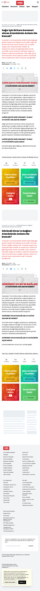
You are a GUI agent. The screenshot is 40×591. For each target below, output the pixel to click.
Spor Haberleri (7, 463)
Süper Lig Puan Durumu (29, 489)
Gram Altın (6, 498)
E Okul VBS (25, 470)
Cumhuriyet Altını (27, 482)
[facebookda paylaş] (3, 68)
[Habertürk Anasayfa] (20, 2)
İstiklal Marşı (25, 468)
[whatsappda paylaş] (18, 68)
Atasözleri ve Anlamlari (8, 24)
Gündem (5, 7)
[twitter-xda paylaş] (7, 68)
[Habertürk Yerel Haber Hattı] (29, 195)
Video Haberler (26, 491)
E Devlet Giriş (25, 472)
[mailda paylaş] (21, 68)
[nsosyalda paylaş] (10, 68)
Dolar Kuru (25, 452)
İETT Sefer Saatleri (8, 523)
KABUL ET (22, 582)
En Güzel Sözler (26, 503)
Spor (28, 7)
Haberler (5, 454)
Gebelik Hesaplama (9, 525)
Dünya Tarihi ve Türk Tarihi (28, 500)
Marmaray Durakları (9, 511)
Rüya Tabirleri (26, 497)
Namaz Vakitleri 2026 (28, 461)
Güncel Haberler (7, 459)
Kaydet (31, 546)
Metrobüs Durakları (27, 505)
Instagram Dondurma (9, 485)
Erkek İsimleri (6, 513)
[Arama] (2, 2)
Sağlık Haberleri (7, 468)
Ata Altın (24, 480)
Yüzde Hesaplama (8, 531)
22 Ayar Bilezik (26, 485)
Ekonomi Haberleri (8, 457)
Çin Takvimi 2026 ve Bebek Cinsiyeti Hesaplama (9, 519)
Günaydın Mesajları (9, 496)
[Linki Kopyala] (25, 68)
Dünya (22, 7)
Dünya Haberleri (7, 465)
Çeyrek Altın (6, 500)
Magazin (35, 7)
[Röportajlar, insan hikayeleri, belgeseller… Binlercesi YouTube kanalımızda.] (10, 195)
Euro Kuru (25, 454)
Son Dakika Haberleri (9, 452)
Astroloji (5, 482)
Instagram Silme (8, 487)
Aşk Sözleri (6, 493)
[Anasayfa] (6, 448)
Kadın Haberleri (7, 470)
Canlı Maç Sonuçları (28, 487)
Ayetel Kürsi (6, 489)
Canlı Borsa (25, 459)
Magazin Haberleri (8, 461)
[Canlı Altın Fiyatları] (10, 177)
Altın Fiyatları (7, 474)
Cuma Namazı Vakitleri (29, 463)
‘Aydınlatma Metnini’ (9, 579)
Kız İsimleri (6, 515)
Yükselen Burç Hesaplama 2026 (8, 528)
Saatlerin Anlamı (8, 491)
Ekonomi (14, 7)
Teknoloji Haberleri (8, 472)
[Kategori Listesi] (38, 2)
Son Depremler (7, 480)
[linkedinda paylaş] (14, 68)
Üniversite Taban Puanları (27, 494)
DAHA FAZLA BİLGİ (10, 582)
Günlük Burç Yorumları (28, 474)
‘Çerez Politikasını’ (22, 577)
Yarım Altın (6, 502)
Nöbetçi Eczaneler (27, 465)
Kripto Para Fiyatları (27, 457)
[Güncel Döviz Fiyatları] (29, 177)
